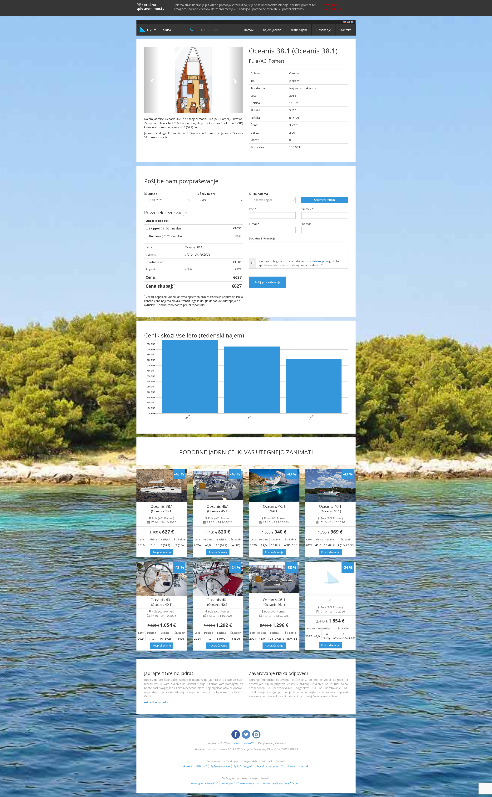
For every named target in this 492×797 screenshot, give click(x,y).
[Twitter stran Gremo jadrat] (246, 734)
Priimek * (307, 209)
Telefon (306, 224)
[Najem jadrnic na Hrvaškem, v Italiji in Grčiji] (344, 21)
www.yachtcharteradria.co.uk (282, 783)
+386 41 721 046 (207, 30)
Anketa (187, 766)
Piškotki (201, 766)
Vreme (290, 766)
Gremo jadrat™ (244, 743)
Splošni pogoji (243, 766)
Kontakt (345, 30)
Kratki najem (298, 30)
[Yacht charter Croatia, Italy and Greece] (348, 21)
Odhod (152, 194)
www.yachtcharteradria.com (240, 783)
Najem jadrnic (272, 30)
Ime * (252, 209)
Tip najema (259, 194)
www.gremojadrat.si (203, 783)
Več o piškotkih (333, 9)
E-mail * (254, 224)
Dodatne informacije (262, 238)
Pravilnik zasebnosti (269, 766)
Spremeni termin (324, 200)
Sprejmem (331, 5)
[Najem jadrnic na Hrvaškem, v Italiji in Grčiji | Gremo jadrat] (161, 29)
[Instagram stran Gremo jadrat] (256, 734)
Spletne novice (219, 766)
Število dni (207, 194)
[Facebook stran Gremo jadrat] (236, 734)
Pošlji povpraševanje (267, 282)
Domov (248, 30)
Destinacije (323, 30)
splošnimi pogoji (319, 261)
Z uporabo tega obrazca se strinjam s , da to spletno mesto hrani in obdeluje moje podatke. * (299, 263)
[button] (151, 80)
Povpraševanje (161, 552)
